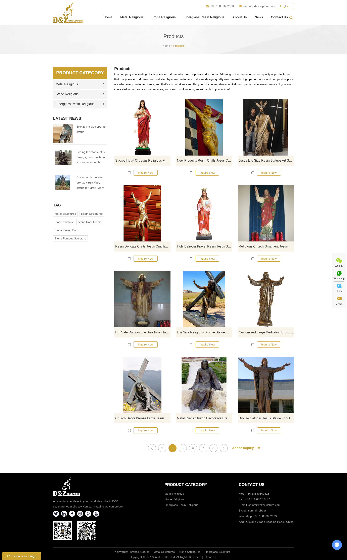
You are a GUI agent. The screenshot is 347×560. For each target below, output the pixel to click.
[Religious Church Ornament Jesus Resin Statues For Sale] (266, 213)
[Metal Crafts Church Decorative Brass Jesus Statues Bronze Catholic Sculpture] (204, 385)
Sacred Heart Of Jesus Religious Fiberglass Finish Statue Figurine (142, 160)
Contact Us (279, 17)
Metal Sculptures (65, 213)
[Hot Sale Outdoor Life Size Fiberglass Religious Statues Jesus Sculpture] (142, 299)
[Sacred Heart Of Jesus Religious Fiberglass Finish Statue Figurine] (142, 127)
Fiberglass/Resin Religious (204, 17)
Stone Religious (163, 17)
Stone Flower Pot (66, 230)
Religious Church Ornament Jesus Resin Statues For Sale (266, 246)
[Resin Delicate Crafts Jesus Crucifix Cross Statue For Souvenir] (142, 213)
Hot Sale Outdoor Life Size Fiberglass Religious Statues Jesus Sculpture (142, 332)
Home (107, 17)
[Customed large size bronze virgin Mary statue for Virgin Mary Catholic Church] (63, 182)
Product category (185, 484)
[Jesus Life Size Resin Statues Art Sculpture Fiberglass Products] (266, 127)
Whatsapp (339, 278)
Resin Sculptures (92, 213)
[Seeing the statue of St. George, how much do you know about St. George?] (63, 157)
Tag (57, 205)
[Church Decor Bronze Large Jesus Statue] (142, 385)
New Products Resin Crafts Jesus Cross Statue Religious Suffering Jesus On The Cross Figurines (204, 160)
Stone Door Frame (90, 222)
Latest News (67, 118)
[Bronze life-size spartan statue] (63, 133)
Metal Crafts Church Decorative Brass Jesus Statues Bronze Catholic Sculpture (204, 418)
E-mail (339, 303)
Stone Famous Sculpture (70, 238)
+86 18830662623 (265, 516)
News (259, 17)
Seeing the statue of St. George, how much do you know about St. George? (91, 157)
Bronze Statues (139, 551)
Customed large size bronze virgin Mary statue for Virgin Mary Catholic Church (90, 183)
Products (179, 45)
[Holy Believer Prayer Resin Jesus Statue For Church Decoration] (204, 213)
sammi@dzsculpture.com (259, 6)
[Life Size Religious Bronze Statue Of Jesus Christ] (204, 299)
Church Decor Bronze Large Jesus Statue (142, 418)
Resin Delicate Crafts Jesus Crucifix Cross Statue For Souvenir (142, 246)
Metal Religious (132, 17)
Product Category (80, 72)
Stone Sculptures (189, 551)
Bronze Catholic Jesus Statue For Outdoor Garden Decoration (266, 418)
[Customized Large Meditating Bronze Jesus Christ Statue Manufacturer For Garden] (266, 299)
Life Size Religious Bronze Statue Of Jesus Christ (204, 332)
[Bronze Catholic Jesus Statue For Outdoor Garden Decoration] (266, 385)
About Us (239, 17)
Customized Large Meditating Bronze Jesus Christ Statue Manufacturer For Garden (266, 332)
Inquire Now (145, 172)
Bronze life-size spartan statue (91, 129)
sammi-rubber (257, 510)
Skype (339, 291)
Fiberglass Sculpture (217, 551)
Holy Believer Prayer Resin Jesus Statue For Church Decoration (204, 246)
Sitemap (209, 557)
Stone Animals (64, 222)
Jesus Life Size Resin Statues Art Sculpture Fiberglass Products (266, 160)
